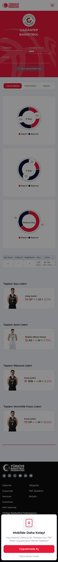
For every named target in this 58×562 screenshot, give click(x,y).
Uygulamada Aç (29, 549)
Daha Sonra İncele (29, 556)
